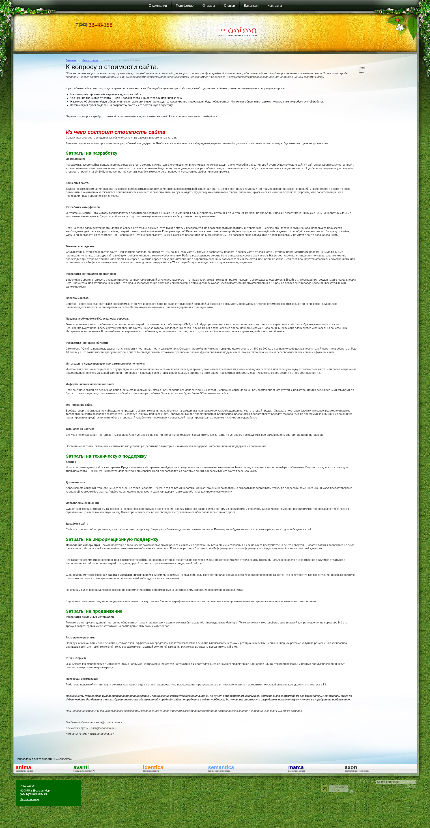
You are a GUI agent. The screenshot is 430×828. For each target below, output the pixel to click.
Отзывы (208, 5)
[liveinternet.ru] (324, 788)
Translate (411, 786)
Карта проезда (29, 799)
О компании (158, 5)
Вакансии (251, 5)
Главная (71, 60)
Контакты (274, 5)
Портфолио (185, 5)
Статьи (229, 5)
